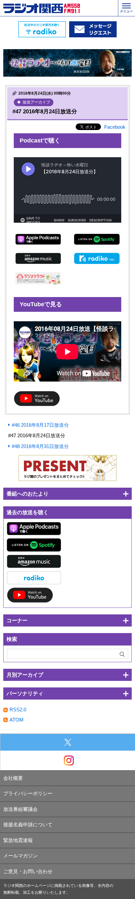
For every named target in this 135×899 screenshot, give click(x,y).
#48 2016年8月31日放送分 (40, 446)
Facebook (114, 127)
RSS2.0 (18, 709)
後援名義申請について (27, 824)
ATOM (17, 719)
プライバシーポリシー (27, 793)
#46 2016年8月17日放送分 (40, 425)
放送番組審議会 (20, 809)
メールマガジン (20, 855)
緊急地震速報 (18, 840)
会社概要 (13, 778)
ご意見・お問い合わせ (27, 871)
